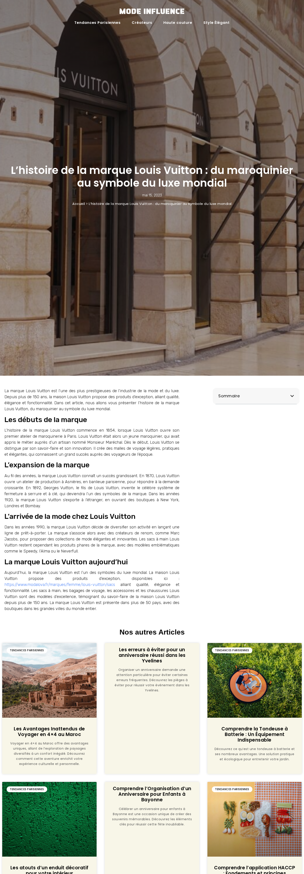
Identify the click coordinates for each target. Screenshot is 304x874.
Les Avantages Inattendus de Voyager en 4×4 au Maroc (49, 732)
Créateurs (142, 22)
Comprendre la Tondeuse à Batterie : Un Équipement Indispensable (254, 734)
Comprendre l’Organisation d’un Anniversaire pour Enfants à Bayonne (152, 794)
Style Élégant (216, 22)
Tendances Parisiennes (97, 22)
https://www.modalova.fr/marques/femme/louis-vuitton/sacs (59, 584)
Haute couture (177, 22)
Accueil (78, 203)
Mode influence (152, 11)
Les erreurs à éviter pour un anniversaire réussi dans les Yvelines (152, 655)
